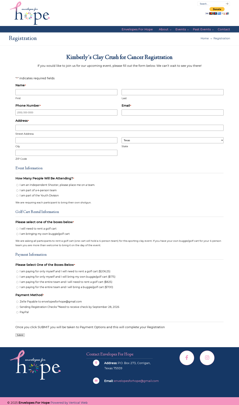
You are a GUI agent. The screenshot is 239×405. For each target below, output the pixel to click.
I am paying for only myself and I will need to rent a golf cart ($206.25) (65, 271)
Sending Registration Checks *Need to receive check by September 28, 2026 (69, 307)
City (17, 146)
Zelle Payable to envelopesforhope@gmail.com (51, 301)
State (125, 146)
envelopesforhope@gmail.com (136, 381)
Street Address (24, 133)
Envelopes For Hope (29, 13)
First (18, 98)
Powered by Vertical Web (69, 403)
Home (205, 38)
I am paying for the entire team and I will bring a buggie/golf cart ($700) (66, 287)
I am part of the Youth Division (39, 195)
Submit (20, 335)
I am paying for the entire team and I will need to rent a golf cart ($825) (66, 281)
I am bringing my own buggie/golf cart (45, 233)
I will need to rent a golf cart (38, 228)
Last (124, 98)
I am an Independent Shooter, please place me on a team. (57, 184)
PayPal (24, 312)
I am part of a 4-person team (38, 190)
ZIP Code (21, 158)
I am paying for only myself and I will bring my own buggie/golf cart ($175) (67, 276)
